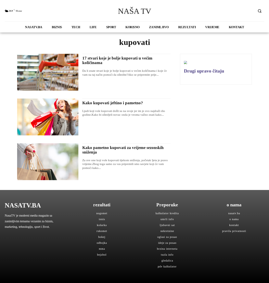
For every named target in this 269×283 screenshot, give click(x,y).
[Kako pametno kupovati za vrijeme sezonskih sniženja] (47, 161)
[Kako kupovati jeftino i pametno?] (47, 117)
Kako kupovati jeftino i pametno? (112, 103)
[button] (259, 11)
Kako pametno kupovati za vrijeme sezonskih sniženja (123, 150)
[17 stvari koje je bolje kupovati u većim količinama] (47, 72)
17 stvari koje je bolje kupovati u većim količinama (117, 60)
